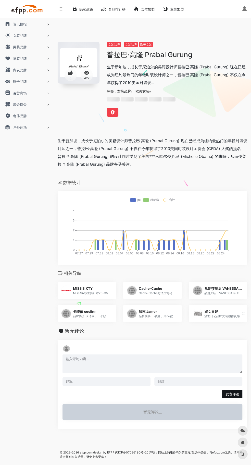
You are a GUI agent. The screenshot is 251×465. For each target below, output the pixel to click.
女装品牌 (114, 44)
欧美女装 (146, 44)
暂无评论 (74, 331)
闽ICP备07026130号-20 (131, 452)
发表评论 (232, 394)
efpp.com (86, 452)
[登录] (244, 9)
